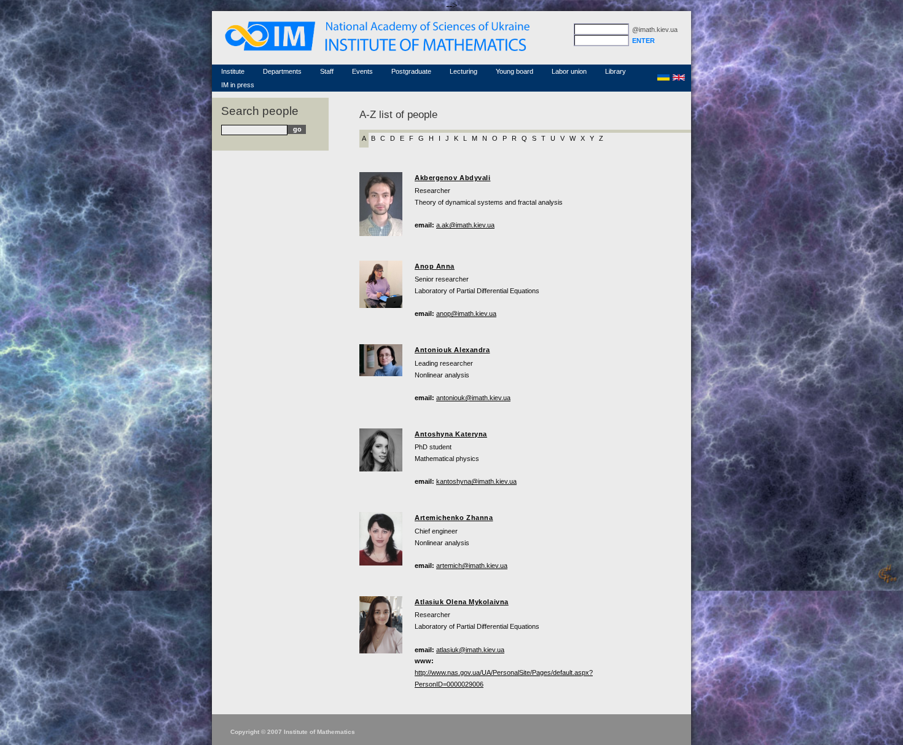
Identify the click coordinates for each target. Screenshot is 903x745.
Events (362, 71)
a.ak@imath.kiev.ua (465, 225)
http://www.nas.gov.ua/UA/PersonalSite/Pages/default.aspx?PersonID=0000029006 (504, 678)
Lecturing (463, 71)
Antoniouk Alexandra (452, 349)
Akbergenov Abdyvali (452, 177)
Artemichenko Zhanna (454, 517)
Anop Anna (435, 266)
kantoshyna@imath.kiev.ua (476, 481)
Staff (327, 71)
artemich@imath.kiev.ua (471, 565)
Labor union (569, 71)
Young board (514, 71)
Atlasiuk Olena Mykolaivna (462, 601)
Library (615, 71)
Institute (232, 71)
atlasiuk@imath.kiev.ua (470, 649)
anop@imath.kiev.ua (466, 313)
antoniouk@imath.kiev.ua (473, 397)
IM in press (237, 85)
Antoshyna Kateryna (451, 434)
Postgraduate (411, 71)
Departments (282, 71)
